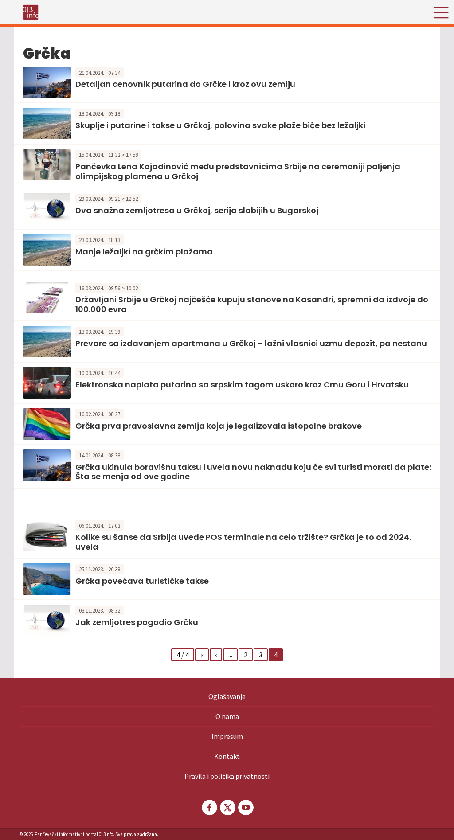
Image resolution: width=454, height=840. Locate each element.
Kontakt (227, 756)
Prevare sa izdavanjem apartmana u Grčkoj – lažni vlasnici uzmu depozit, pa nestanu (251, 343)
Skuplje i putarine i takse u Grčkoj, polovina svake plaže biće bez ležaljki (220, 125)
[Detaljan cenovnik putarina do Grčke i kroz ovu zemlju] (47, 81)
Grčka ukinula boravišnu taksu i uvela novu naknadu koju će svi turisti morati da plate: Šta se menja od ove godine (253, 471)
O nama (227, 716)
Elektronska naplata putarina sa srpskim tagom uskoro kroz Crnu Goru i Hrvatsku (242, 384)
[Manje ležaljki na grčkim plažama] (47, 248)
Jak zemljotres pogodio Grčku (136, 622)
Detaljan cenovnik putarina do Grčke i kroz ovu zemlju (185, 84)
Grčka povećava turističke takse (142, 580)
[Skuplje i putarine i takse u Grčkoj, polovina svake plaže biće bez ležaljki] (47, 122)
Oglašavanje (227, 696)
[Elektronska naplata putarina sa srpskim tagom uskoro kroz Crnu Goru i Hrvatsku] (47, 382)
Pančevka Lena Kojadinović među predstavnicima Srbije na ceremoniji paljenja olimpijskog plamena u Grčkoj (237, 171)
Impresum (227, 736)
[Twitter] (227, 807)
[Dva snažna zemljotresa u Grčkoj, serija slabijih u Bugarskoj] (47, 207)
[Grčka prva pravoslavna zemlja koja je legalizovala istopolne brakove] (47, 422)
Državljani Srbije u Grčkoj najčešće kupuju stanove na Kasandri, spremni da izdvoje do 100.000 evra (251, 304)
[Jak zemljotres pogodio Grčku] (47, 619)
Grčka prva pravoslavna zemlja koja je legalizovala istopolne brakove (218, 425)
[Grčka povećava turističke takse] (47, 578)
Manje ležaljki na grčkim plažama (144, 251)
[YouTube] (245, 807)
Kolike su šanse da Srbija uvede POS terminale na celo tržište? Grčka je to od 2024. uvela (243, 541)
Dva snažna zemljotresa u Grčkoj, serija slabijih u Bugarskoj (196, 210)
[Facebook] (208, 807)
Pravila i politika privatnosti (227, 776)
